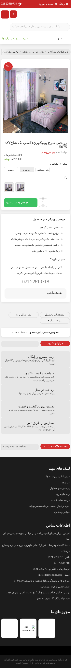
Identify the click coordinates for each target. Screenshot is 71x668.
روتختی (26, 51)
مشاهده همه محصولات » (14, 446)
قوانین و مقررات (61, 512)
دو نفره (11, 170)
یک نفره (27, 170)
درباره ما (65, 482)
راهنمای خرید (63, 494)
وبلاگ (62, 4)
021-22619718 (62, 563)
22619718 (35, 281)
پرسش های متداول (60, 488)
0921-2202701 (56, 557)
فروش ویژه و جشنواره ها (15, 38)
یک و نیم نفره (42, 170)
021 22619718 (9, 3)
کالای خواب (38, 51)
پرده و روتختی (48, 152)
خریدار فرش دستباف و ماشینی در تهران (49, 506)
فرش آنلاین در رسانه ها (58, 476)
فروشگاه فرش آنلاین (57, 51)
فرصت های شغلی (60, 500)
